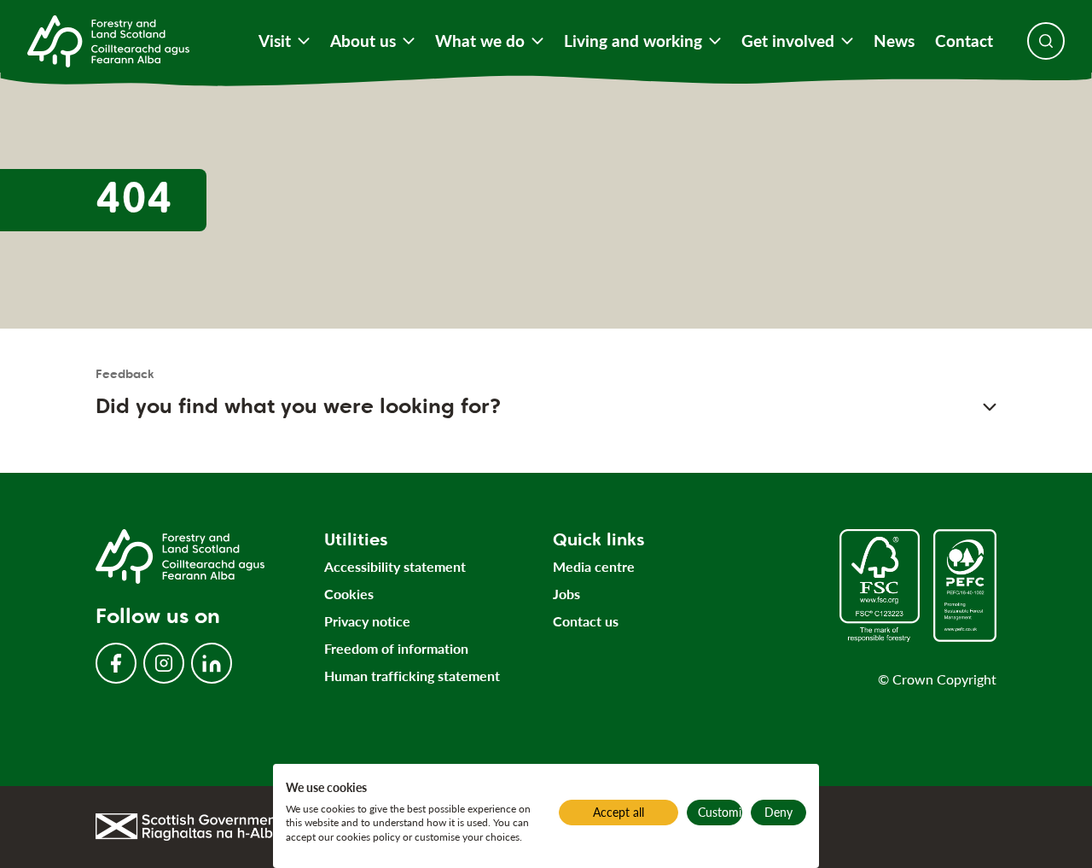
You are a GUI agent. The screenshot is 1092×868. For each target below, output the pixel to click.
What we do (480, 41)
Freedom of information (396, 648)
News (894, 41)
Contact (964, 41)
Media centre (594, 566)
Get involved (787, 41)
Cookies (349, 593)
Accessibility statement (395, 566)
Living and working (633, 41)
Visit (274, 41)
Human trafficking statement (412, 675)
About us (363, 41)
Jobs (566, 593)
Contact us (586, 621)
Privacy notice (367, 621)
